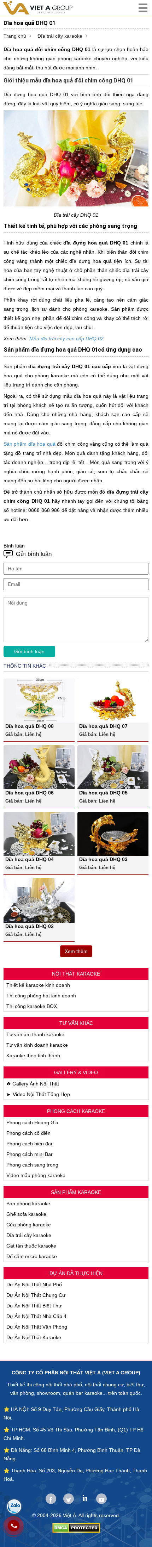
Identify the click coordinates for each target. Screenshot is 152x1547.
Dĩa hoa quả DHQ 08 (29, 726)
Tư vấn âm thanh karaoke (35, 1034)
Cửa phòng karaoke (28, 1224)
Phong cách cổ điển (28, 1133)
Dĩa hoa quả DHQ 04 (29, 859)
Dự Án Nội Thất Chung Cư (35, 1295)
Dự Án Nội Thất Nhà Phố (34, 1284)
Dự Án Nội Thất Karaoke (33, 1337)
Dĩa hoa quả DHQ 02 (29, 926)
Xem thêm (76, 951)
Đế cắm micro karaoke (31, 1256)
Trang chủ (15, 36)
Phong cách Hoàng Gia (32, 1122)
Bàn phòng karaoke (28, 1203)
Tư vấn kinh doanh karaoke (37, 1045)
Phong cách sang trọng (32, 1165)
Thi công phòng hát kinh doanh (41, 995)
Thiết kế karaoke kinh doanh (38, 985)
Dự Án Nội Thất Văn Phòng (36, 1327)
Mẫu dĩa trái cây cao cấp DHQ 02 (66, 338)
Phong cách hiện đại (29, 1143)
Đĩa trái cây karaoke (59, 36)
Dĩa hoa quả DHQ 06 (29, 793)
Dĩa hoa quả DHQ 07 (103, 726)
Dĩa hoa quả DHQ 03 (103, 859)
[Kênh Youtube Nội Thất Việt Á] (101, 1498)
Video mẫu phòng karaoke (35, 1175)
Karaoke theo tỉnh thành (33, 1055)
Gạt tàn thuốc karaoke (31, 1246)
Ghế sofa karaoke (26, 1214)
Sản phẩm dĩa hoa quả (29, 444)
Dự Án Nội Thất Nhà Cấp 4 (36, 1316)
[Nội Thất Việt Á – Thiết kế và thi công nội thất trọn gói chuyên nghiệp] (44, 8)
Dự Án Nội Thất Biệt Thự (34, 1305)
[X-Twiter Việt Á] (68, 1498)
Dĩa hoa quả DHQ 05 (103, 793)
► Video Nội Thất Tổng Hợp (38, 1094)
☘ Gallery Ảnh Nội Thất (32, 1084)
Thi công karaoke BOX (31, 1006)
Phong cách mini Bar (29, 1154)
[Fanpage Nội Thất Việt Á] (51, 1498)
